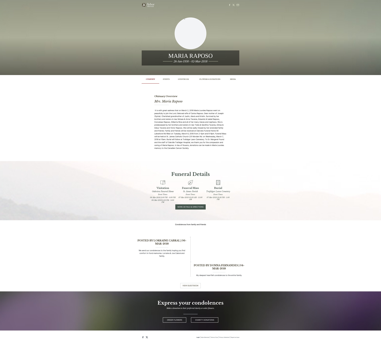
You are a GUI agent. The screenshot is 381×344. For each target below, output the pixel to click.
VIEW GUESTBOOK (190, 286)
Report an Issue (235, 337)
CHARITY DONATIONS (204, 320)
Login (198, 337)
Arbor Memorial (205, 337)
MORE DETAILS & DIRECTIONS (190, 207)
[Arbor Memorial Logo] (148, 5)
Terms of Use (214, 337)
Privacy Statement (224, 337)
